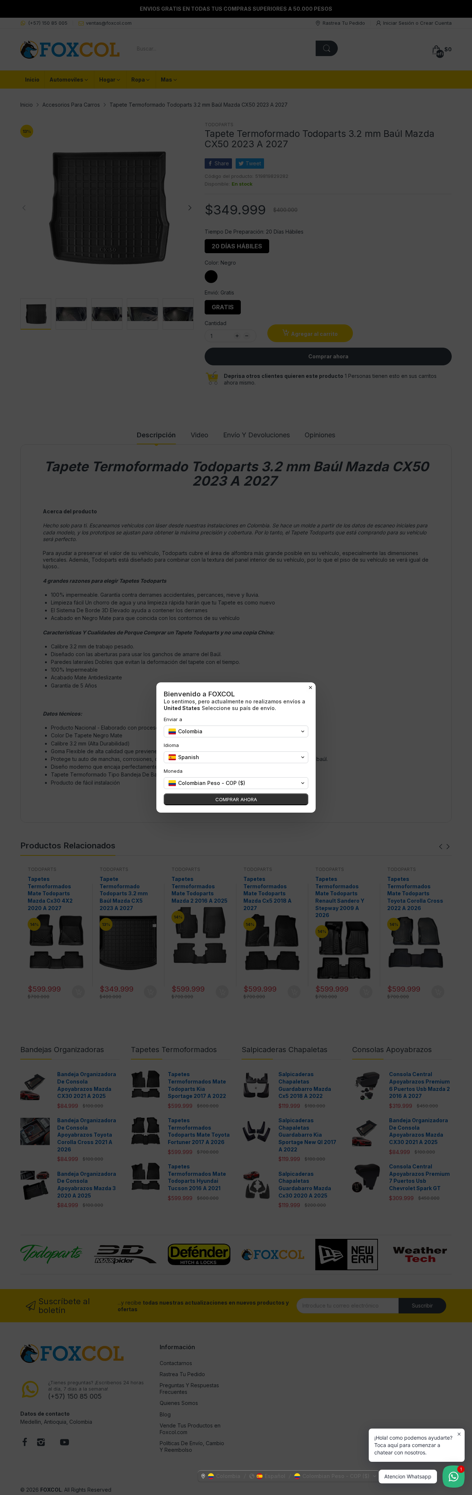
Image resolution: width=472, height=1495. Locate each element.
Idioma (171, 745)
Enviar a (173, 719)
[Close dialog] (310, 687)
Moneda (173, 771)
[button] (289, 1476)
